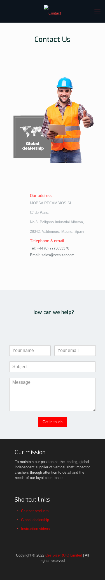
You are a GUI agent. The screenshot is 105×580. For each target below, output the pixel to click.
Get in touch (52, 422)
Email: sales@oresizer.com (52, 255)
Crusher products (35, 511)
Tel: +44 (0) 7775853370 (49, 248)
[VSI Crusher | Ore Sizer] (52, 11)
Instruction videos (35, 529)
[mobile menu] (97, 11)
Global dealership (35, 520)
